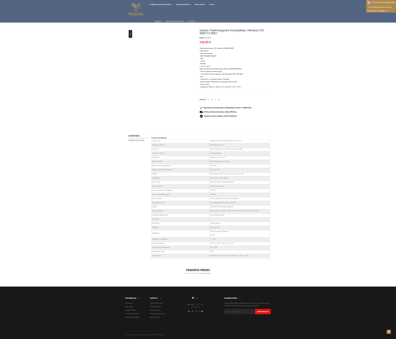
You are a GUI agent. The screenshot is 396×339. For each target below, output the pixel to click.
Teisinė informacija (156, 303)
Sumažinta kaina (155, 307)
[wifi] (192, 311)
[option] (130, 34)
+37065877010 (199, 304)
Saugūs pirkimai (130, 310)
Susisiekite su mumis (132, 314)
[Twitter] (189, 311)
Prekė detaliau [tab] (136, 140)
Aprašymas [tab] (134, 136)
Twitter (212, 99)
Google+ (215, 99)
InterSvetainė (160, 335)
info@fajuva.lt (195, 307)
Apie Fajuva (129, 307)
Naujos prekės (155, 310)
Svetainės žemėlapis (132, 317)
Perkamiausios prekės (157, 314)
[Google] (195, 311)
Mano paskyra (155, 317)
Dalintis (208, 99)
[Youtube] (202, 311)
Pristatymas (129, 303)
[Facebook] (198, 311)
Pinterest (218, 99)
